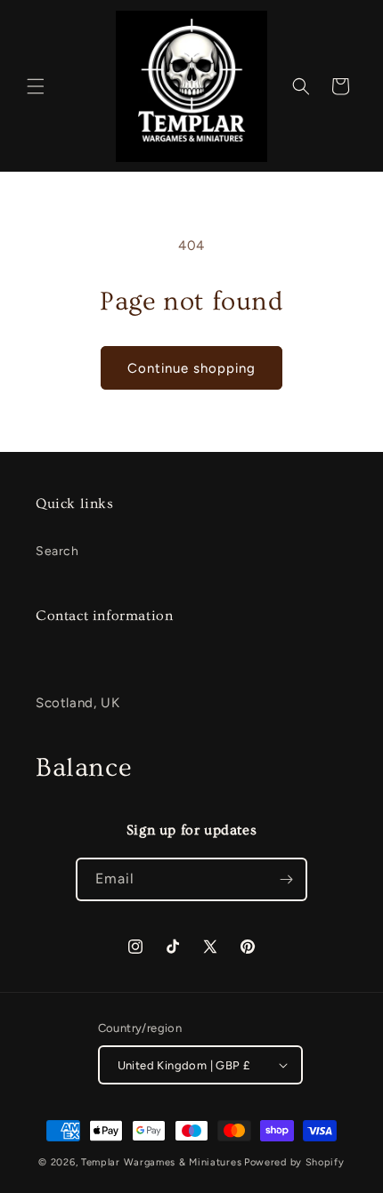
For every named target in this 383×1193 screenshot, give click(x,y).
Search (57, 551)
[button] (35, 86)
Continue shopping (191, 368)
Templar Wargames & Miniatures (161, 1162)
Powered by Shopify (294, 1162)
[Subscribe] (286, 879)
